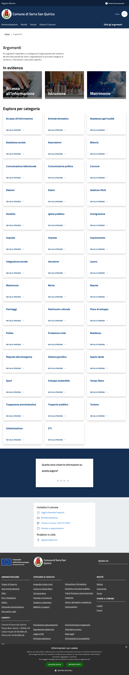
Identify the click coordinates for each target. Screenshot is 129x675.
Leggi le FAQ (38, 633)
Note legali (69, 633)
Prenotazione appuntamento (45, 624)
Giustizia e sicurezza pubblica (77, 588)
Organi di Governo (9, 584)
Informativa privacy (73, 629)
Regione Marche (8, 3)
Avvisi (99, 593)
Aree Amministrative (10, 588)
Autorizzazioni (71, 606)
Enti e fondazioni (9, 597)
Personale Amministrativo (13, 606)
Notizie (100, 584)
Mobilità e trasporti (41, 606)
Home (7, 34)
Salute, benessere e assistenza (78, 602)
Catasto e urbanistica (42, 602)
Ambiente (69, 597)
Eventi (99, 610)
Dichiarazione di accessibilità (77, 638)
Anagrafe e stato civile (42, 584)
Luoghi (100, 605)
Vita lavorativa (39, 593)
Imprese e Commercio (42, 597)
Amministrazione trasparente (77, 624)
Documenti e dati (9, 611)
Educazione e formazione (75, 584)
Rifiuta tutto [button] (75, 664)
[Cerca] (124, 14)
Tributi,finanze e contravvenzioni (79, 593)
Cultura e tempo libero (42, 588)
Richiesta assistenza (42, 638)
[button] (64, 670)
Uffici (4, 593)
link (88, 659)
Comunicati (101, 588)
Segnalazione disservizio (43, 629)
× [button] (126, 647)
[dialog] (64, 659)
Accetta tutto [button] (54, 665)
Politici (4, 602)
